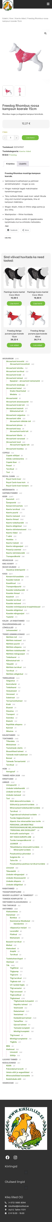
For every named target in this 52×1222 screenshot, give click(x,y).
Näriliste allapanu (14, 647)
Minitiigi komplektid (18, 1039)
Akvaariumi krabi (13, 375)
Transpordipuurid (13, 586)
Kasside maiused (13, 603)
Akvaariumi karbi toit (19, 431)
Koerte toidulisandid (15, 523)
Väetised (10, 962)
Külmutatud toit (16, 411)
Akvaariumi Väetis (14, 435)
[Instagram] (15, 1157)
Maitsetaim (15, 938)
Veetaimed (18, 1014)
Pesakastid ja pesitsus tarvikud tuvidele (27, 864)
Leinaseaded (11, 630)
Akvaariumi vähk (13, 418)
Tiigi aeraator (16, 988)
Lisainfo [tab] (22, 163)
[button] (45, 33)
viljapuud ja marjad (18, 927)
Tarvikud (10, 469)
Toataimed (7, 738)
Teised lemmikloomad (13, 634)
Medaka (13, 394)
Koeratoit (10, 499)
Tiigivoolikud (15, 995)
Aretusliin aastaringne (19, 833)
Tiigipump (14, 971)
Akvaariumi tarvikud (15, 371)
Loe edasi (14, 345)
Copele (6, 453)
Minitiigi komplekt (21, 1031)
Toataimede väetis (14, 748)
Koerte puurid (12, 512)
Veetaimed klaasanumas (15, 902)
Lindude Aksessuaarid (16, 878)
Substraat (10, 697)
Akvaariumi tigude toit (20, 445)
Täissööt (10, 664)
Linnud (5, 782)
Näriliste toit (11, 637)
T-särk (9, 536)
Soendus (10, 718)
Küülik (8, 1065)
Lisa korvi (30, 137)
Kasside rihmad (13, 593)
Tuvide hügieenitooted (20, 818)
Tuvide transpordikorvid (20, 840)
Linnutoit (10, 868)
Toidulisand (11, 657)
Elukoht (9, 721)
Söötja (13, 1055)
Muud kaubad (9, 567)
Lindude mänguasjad (15, 874)
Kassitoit (10, 597)
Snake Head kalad (18, 391)
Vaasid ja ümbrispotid (15, 570)
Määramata (8, 490)
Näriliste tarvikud (13, 667)
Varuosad (10, 694)
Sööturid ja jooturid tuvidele (22, 804)
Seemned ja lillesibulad (20, 921)
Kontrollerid (11, 684)
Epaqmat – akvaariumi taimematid (25, 381)
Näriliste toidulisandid (15, 650)
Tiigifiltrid (14, 968)
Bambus (13, 917)
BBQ (8, 1046)
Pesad (9, 465)
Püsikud (13, 934)
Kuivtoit (9, 728)
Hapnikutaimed (10, 493)
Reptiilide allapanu (14, 724)
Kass (4, 574)
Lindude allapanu (13, 881)
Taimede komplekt (22, 1028)
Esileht (5, 18)
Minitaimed (11, 744)
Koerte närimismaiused (16, 529)
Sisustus (10, 711)
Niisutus (9, 731)
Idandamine (19, 924)
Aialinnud (10, 1049)
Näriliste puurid (13, 644)
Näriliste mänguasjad (15, 654)
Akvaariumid (11, 398)
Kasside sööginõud (14, 610)
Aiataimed (10, 915)
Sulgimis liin (15, 857)
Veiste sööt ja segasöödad (17, 1072)
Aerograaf (10, 771)
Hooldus (9, 539)
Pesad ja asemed (13, 549)
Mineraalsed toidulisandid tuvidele (25, 808)
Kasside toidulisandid (15, 590)
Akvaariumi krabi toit (15, 405)
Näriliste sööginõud (14, 674)
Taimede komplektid (12, 899)
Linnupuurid (11, 785)
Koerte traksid (12, 543)
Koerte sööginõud (14, 526)
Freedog (13, 155)
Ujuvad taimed (20, 1024)
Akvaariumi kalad (14, 388)
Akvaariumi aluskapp (15, 385)
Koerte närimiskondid (15, 553)
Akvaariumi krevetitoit (20, 364)
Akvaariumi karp (13, 428)
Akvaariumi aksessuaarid (17, 402)
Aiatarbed (7, 909)
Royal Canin (8, 476)
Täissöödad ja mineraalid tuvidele (24, 847)
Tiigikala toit (15, 981)
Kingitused (7, 779)
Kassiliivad (11, 583)
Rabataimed (8, 888)
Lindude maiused (13, 795)
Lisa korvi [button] (14, 303)
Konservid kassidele (15, 576)
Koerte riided (20, 18)
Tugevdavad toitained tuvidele (23, 814)
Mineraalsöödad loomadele (18, 1075)
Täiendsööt (11, 871)
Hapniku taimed (20, 1004)
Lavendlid (14, 931)
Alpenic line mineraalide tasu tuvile (25, 821)
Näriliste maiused (13, 640)
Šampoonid (11, 502)
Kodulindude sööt (13, 1079)
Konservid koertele (14, 506)
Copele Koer (11, 462)
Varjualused (11, 691)
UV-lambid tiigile (17, 985)
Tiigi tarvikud (9, 905)
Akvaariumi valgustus (15, 415)
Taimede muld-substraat (17, 754)
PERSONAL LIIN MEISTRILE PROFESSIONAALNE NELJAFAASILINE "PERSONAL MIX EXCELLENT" (26, 827)
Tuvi (8, 472)
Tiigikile (13, 1042)
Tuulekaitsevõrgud (14, 958)
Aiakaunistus (12, 911)
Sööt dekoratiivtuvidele (20, 801)
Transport (10, 714)
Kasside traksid (13, 580)
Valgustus (10, 681)
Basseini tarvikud (13, 942)
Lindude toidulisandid (15, 788)
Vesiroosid (18, 1008)
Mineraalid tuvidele (22, 850)
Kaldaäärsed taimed (22, 1018)
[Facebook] (7, 1157)
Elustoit (9, 707)
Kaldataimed (8, 735)
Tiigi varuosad (16, 991)
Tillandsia (10, 741)
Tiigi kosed (14, 1035)
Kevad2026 (7, 560)
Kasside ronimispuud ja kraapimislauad (23, 607)
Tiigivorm (14, 975)
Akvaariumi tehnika (14, 368)
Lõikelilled (7, 627)
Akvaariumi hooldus (15, 449)
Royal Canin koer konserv (17, 486)
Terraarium (8, 678)
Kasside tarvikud (13, 600)
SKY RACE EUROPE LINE (20, 837)
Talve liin (14, 860)
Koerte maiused (13, 516)
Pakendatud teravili (14, 1069)
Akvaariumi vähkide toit (20, 421)
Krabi (8, 704)
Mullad (9, 945)
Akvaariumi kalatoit (14, 408)
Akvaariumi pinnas (14, 425)
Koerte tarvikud (13, 509)
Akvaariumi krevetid (15, 361)
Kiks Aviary (8, 564)
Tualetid (9, 617)
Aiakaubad (11, 948)
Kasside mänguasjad (15, 613)
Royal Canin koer (13, 479)
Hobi (4, 769)
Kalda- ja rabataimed (13, 621)
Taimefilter (18, 1021)
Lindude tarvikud (13, 792)
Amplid (13, 951)
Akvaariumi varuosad (15, 438)
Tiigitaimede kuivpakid (24, 1001)
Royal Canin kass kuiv (16, 482)
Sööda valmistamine (15, 459)
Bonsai (9, 758)
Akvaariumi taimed (14, 378)
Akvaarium (8, 358)
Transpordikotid (13, 556)
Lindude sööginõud (14, 884)
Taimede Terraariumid (15, 761)
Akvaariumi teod (13, 442)
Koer (11, 18)
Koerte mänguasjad (14, 546)
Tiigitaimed (15, 998)
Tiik (7, 965)
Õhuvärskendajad (11, 624)
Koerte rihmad (12, 519)
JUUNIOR (14, 844)
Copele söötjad (12, 455)
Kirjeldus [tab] (10, 163)
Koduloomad (9, 1063)
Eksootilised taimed (14, 751)
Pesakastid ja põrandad (20, 854)
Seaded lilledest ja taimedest (17, 895)
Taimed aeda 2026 (11, 775)
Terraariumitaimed (14, 701)
